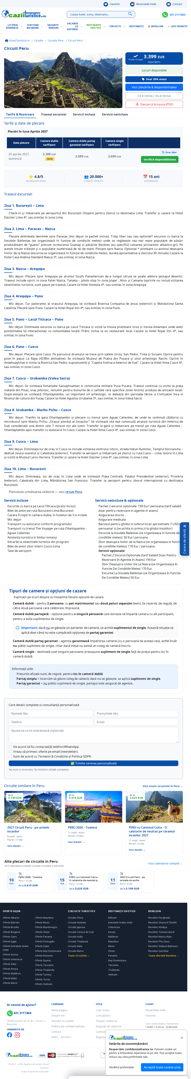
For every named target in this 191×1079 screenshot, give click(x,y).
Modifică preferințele (121, 1067)
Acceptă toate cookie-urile (162, 1067)
